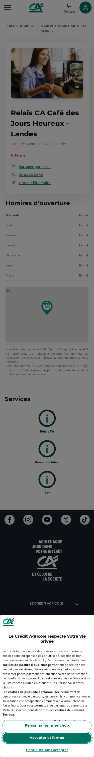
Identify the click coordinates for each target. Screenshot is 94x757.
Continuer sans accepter (47, 749)
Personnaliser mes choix (47, 725)
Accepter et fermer (47, 737)
